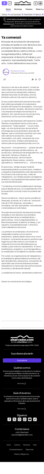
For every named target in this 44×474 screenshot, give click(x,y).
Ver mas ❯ (21, 383)
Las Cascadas (15, 14)
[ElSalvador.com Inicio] (22, 3)
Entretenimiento (16, 449)
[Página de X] (14, 420)
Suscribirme (22, 360)
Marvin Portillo (19, 71)
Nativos (38, 14)
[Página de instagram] (19, 420)
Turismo (29, 9)
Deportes (30, 449)
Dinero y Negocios (21, 454)
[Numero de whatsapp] (25, 420)
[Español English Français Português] (40, 3)
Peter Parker (28, 14)
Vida (34, 445)
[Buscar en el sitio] (10, 3)
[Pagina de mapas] (36, 3)
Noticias (18, 9)
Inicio (8, 9)
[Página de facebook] (9, 420)
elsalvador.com (8, 24)
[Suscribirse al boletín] (4, 3)
